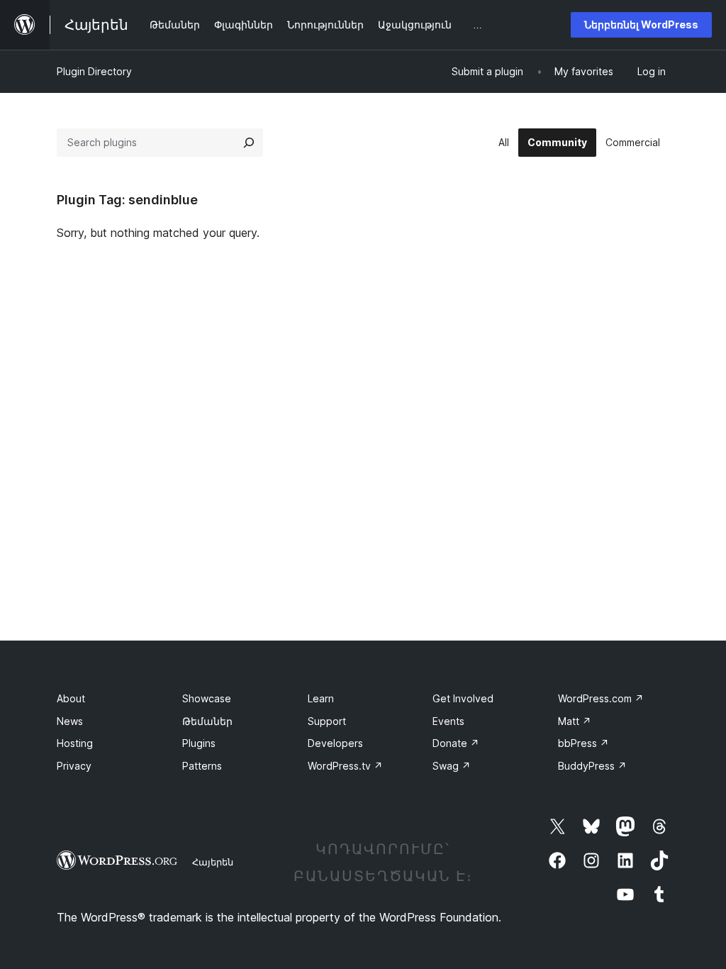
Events (448, 721)
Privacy (74, 766)
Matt (574, 721)
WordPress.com (601, 698)
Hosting (75, 743)
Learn (321, 698)
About (71, 698)
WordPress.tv (345, 766)
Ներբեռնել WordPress (641, 24)
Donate (455, 743)
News (70, 721)
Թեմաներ (207, 721)
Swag (451, 766)
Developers (335, 743)
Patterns (202, 766)
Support (327, 721)
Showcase (206, 698)
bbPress (583, 743)
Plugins (199, 743)
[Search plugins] (249, 142)
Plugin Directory (94, 71)
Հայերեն (212, 862)
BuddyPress (592, 766)
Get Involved (462, 698)
